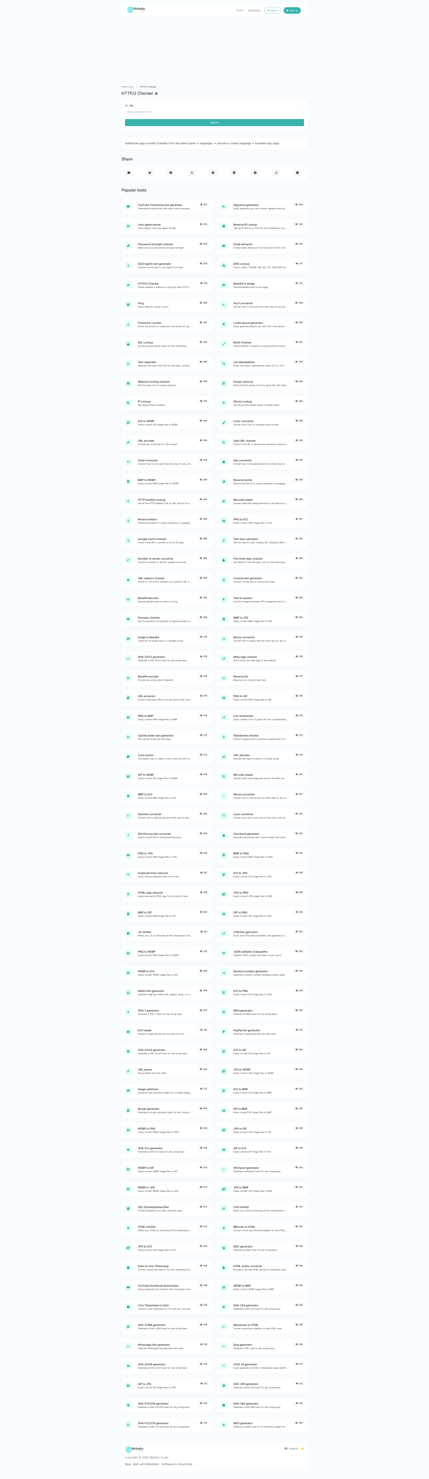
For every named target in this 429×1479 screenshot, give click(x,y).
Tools (239, 10)
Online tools (127, 87)
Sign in (274, 10)
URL (131, 105)
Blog (128, 1464)
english (293, 1448)
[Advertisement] (222, 51)
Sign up (293, 10)
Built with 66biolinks (146, 1464)
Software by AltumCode (177, 1464)
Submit (214, 122)
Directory (254, 10)
